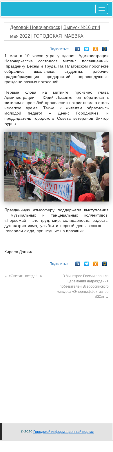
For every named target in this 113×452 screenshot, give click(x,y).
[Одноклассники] (96, 47)
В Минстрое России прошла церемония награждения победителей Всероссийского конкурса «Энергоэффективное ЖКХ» (83, 286)
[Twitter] (87, 47)
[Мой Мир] (105, 47)
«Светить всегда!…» (23, 276)
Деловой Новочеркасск (35, 27)
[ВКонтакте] (78, 47)
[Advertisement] (56, 356)
